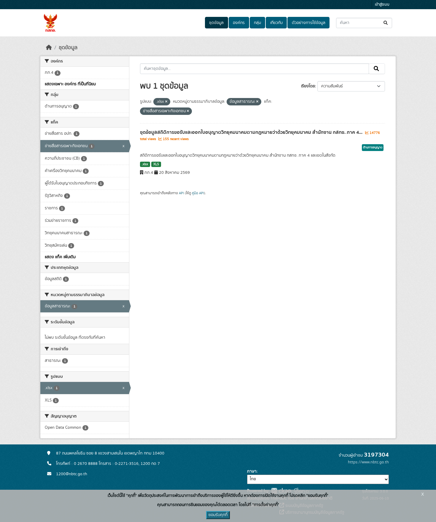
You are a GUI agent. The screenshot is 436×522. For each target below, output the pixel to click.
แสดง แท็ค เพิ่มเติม (60, 257)
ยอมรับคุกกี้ (218, 515)
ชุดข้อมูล (216, 23)
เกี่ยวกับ (276, 23)
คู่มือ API (198, 193)
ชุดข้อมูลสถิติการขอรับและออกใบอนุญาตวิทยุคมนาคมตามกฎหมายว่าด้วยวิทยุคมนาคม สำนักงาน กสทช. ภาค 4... (252, 132)
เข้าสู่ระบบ (382, 4)
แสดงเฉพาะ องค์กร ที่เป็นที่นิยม (70, 84)
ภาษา (252, 471)
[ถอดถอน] (166, 101)
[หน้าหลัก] (49, 48)
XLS (156, 164)
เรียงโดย (308, 86)
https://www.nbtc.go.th (368, 462)
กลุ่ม (257, 23)
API (181, 193)
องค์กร (239, 23)
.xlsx (145, 164)
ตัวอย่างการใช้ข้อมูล (308, 23)
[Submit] (386, 23)
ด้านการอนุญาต (372, 147)
